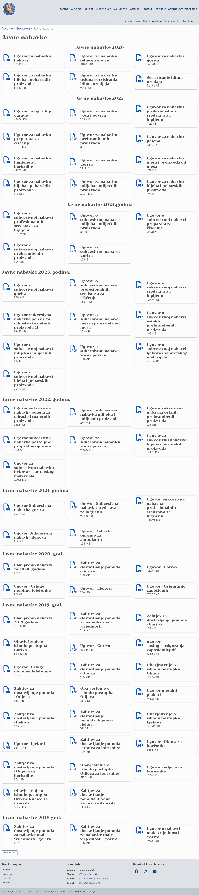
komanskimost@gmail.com (93, 878)
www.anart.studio (83, 891)
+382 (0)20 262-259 (88, 874)
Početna (7, 28)
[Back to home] (9, 9)
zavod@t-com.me (88, 883)
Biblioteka (23, 28)
